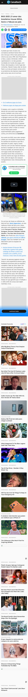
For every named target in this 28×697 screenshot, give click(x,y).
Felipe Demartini (8, 24)
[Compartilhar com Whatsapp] (2, 30)
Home (2, 13)
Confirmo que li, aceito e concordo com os (14, 33)
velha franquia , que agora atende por (13, 237)
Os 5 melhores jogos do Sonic (12, 102)
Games (12, 13)
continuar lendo (14, 311)
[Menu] (2, 2)
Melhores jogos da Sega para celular (14, 105)
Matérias (7, 13)
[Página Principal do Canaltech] (14, 3)
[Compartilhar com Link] (9, 30)
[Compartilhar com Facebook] (5, 30)
